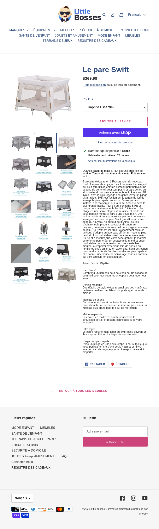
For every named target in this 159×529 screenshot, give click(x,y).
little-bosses (98, 509)
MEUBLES (47, 427)
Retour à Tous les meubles (82, 390)
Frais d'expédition (94, 84)
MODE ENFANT (22, 427)
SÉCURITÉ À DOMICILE (28, 450)
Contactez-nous (22, 461)
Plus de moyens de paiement (115, 142)
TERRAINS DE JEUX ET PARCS (34, 439)
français (21, 498)
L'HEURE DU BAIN (24, 445)
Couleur (88, 99)
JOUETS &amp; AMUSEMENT (32, 456)
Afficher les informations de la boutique (111, 160)
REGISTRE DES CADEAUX (31, 467)
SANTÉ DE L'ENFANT (26, 433)
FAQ (63, 456)
